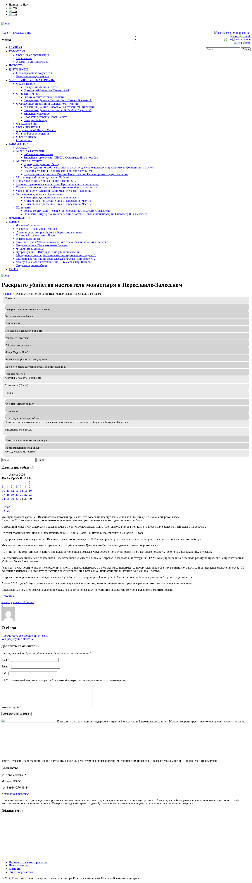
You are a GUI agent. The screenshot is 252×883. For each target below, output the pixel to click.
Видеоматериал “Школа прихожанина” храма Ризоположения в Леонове (62, 242)
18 (8, 494)
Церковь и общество (21, 602)
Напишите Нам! (19, 4)
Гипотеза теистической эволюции (45, 97)
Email (6, 666)
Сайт (4, 673)
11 (8, 490)
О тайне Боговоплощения (32, 133)
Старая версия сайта (21, 872)
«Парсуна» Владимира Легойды (36, 228)
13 (16, 490)
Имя (5, 659)
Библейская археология (38, 154)
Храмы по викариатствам (32, 61)
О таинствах (24, 140)
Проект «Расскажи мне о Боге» (35, 235)
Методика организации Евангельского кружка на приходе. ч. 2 (56, 258)
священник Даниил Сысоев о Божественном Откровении (60, 107)
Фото (13, 269)
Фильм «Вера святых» (30, 248)
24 (3, 498)
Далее (28, 639)
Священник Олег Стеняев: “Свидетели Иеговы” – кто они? (53, 190)
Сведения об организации (32, 54)
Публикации (19, 218)
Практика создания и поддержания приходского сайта (58, 170)
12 (12, 490)
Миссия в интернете (29, 160)
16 (30, 490)
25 (8, 498)
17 (3, 494)
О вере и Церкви (26, 136)
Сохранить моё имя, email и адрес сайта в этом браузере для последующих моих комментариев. (66, 680)
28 (8, 510)
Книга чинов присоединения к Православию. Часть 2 (57, 204)
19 (12, 494)
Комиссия (17, 51)
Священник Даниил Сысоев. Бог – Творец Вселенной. (58, 100)
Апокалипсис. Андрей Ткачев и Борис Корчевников (49, 232)
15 (25, 490)
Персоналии (24, 58)
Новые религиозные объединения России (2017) (46, 180)
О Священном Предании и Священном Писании (47, 103)
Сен (4, 510)
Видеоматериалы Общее (31, 265)
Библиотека (19, 144)
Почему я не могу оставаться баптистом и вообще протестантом (56, 187)
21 (21, 494)
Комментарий (11, 707)
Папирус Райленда (35, 120)
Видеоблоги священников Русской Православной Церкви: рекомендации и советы (76, 174)
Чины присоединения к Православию (40, 194)
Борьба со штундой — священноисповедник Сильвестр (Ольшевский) (68, 210)
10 (3, 490)
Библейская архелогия (30, 150)
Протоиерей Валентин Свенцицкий (46, 90)
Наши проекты (18, 865)
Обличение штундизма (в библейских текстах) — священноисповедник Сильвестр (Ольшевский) (85, 214)
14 (21, 490)
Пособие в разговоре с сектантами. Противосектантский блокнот (57, 184)
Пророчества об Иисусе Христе (36, 130)
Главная (15, 47)
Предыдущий (11, 639)
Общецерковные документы (34, 73)
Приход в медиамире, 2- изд (41, 164)
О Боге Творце (25, 83)
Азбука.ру (22, 147)
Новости (16, 65)
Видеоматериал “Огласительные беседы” (42, 245)
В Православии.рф (28, 238)
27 (16, 498)
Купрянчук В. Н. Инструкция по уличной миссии (47, 252)
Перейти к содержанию (16, 32)
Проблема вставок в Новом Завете (45, 116)
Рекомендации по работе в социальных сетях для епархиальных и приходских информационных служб (89, 167)
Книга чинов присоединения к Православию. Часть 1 (57, 200)
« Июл (6, 506)
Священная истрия (28, 126)
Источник (7, 596)
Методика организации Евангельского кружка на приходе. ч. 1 (56, 255)
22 (25, 494)
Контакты (15, 868)
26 (12, 498)
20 (16, 494)
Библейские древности (38, 113)
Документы (18, 69)
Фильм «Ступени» (28, 225)
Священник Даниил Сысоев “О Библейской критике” (58, 110)
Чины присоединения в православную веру (51, 197)
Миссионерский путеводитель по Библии (42, 177)
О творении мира (27, 93)
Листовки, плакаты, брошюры (28, 862)
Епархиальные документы (32, 76)
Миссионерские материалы (32, 80)
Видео (14, 222)
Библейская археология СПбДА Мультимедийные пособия (61, 157)
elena (4, 602)
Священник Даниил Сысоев (41, 87)
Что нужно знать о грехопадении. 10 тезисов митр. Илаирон (54, 262)
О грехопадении (26, 123)
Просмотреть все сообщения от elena (26, 635)
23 (30, 494)
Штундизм (23, 207)
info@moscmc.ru (20, 793)
